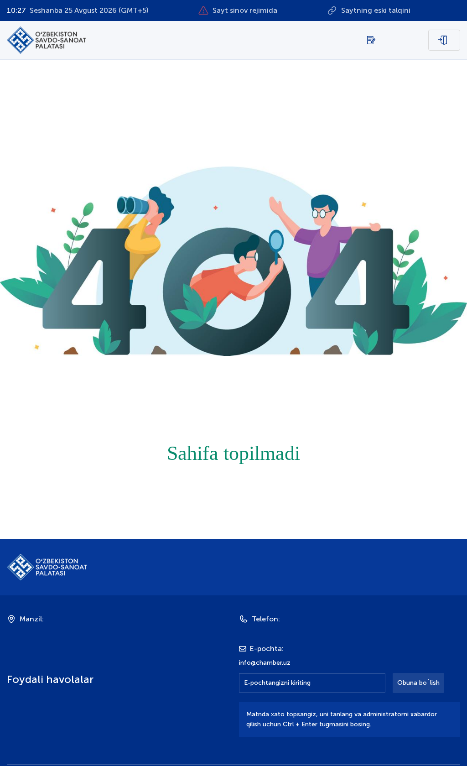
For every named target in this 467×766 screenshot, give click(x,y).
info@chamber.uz (265, 663)
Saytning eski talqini (375, 10)
